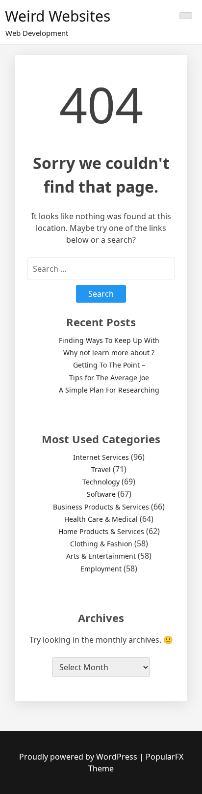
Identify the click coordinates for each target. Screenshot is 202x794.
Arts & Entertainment (101, 556)
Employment (101, 568)
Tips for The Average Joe (109, 377)
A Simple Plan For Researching (109, 390)
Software (101, 494)
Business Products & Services (101, 506)
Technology (101, 481)
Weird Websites (57, 16)
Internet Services (101, 457)
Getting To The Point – (109, 364)
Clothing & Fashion (101, 543)
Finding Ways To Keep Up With (109, 340)
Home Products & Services (101, 531)
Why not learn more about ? (108, 352)
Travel (101, 469)
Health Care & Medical (101, 519)
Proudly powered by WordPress (79, 756)
